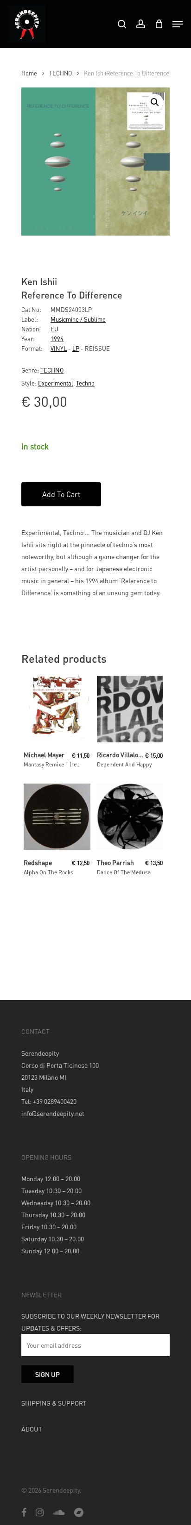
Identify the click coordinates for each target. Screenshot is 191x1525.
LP (75, 348)
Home (29, 73)
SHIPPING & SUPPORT (54, 1403)
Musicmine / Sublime (78, 319)
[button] (154, 102)
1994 (57, 338)
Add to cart (61, 494)
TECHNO (60, 73)
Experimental (55, 383)
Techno (85, 383)
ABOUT (31, 1429)
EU (54, 329)
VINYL (59, 348)
